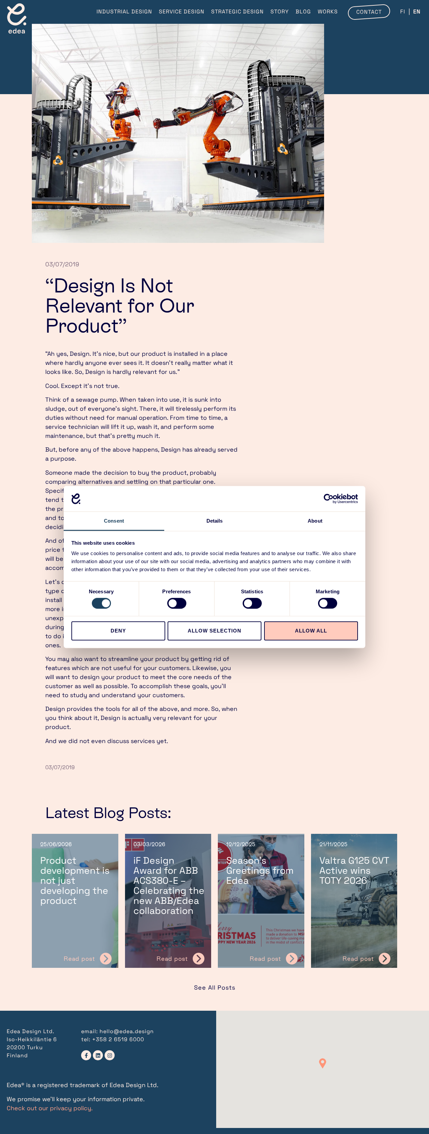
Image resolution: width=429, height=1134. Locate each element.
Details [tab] (214, 521)
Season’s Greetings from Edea (260, 870)
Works (328, 11)
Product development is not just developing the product (75, 880)
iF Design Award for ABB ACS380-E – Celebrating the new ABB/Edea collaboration (168, 885)
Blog (303, 11)
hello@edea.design (127, 1031)
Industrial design (124, 11)
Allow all (311, 630)
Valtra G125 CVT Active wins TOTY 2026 (354, 870)
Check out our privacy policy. (50, 1108)
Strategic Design (237, 11)
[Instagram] (110, 1055)
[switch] (176, 603)
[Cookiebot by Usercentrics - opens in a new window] (328, 499)
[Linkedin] (98, 1055)
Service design (181, 11)
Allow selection (214, 630)
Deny (118, 630)
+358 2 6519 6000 (118, 1039)
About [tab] (315, 521)
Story (279, 11)
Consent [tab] (114, 521)
